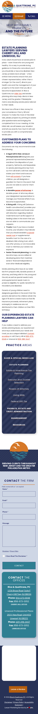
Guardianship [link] (19, 418)
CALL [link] (32, 16)
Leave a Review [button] (18, 689)
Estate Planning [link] (19, 364)
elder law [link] (18, 93)
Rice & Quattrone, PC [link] (17, 697)
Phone (5, 512)
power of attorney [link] (23, 190)
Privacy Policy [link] (14, 551)
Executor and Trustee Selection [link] (19, 381)
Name (5, 489)
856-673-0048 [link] (23, 598)
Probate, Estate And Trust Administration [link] (19, 410)
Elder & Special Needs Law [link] (19, 358)
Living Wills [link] (19, 395)
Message (5, 523)
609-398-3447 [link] (24, 339)
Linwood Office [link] (19, 628)
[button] (36, 699)
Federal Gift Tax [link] (19, 401)
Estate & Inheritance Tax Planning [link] (19, 372)
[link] (19, 7)
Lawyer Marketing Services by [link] (15, 707)
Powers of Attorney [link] (19, 389)
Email (4, 500)
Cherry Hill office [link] (19, 604)
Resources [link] (19, 424)
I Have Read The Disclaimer (16, 556)
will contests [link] (16, 176)
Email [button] (20, 16)
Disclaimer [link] (5, 551)
